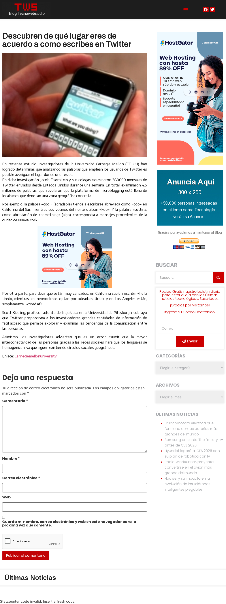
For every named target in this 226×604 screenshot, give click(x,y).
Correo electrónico (21, 478)
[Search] (218, 277)
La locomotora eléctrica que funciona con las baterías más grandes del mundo (191, 429)
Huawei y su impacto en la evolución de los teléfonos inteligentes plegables (187, 484)
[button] (186, 9)
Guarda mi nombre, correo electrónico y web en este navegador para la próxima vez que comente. (69, 524)
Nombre (11, 459)
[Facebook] (206, 9)
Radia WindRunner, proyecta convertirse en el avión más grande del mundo (189, 467)
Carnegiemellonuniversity (36, 356)
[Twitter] (212, 9)
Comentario (15, 401)
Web (6, 498)
